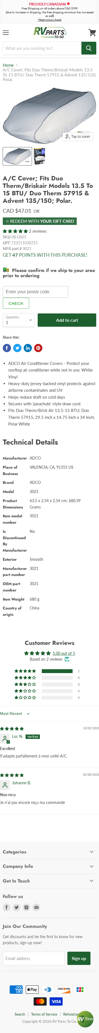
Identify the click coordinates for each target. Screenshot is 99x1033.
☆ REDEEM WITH (40, 221)
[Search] (88, 48)
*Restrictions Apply (50, 20)
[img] (12, 728)
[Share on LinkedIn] (28, 348)
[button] (16, 231)
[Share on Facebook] (7, 348)
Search (20, 1014)
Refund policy (73, 1014)
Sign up (79, 958)
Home (8, 65)
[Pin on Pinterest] (38, 348)
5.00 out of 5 (64, 653)
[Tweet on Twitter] (17, 348)
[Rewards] (85, 1019)
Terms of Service (44, 1014)
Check (16, 303)
